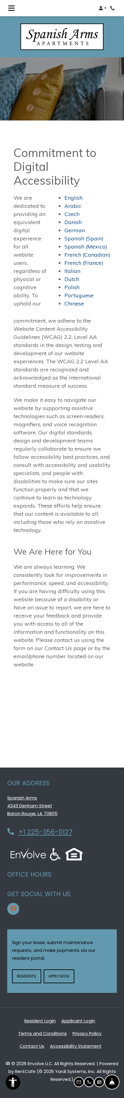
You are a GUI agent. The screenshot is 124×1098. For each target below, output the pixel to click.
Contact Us (32, 1046)
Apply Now (61, 976)
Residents (29, 976)
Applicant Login (78, 1021)
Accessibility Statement (75, 1046)
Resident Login (40, 1021)
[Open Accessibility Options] (13, 1083)
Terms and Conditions (42, 1033)
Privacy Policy (87, 1033)
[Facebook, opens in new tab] (13, 909)
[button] (102, 8)
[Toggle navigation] (11, 8)
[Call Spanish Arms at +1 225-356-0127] (113, 8)
